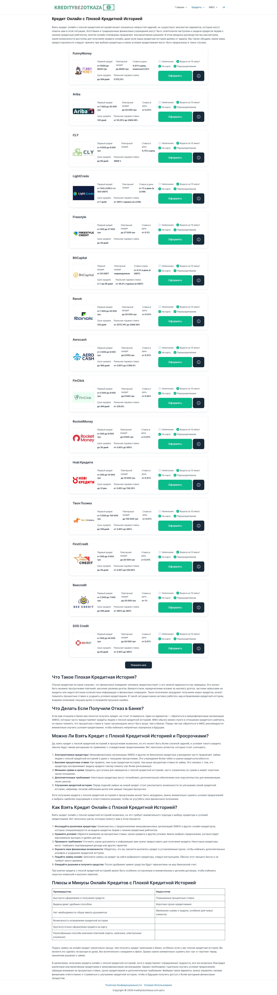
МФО (212, 7)
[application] (185, 7)
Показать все (138, 665)
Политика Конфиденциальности (123, 985)
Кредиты (197, 7)
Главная (179, 7)
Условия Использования (158, 985)
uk (224, 7)
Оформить (175, 75)
